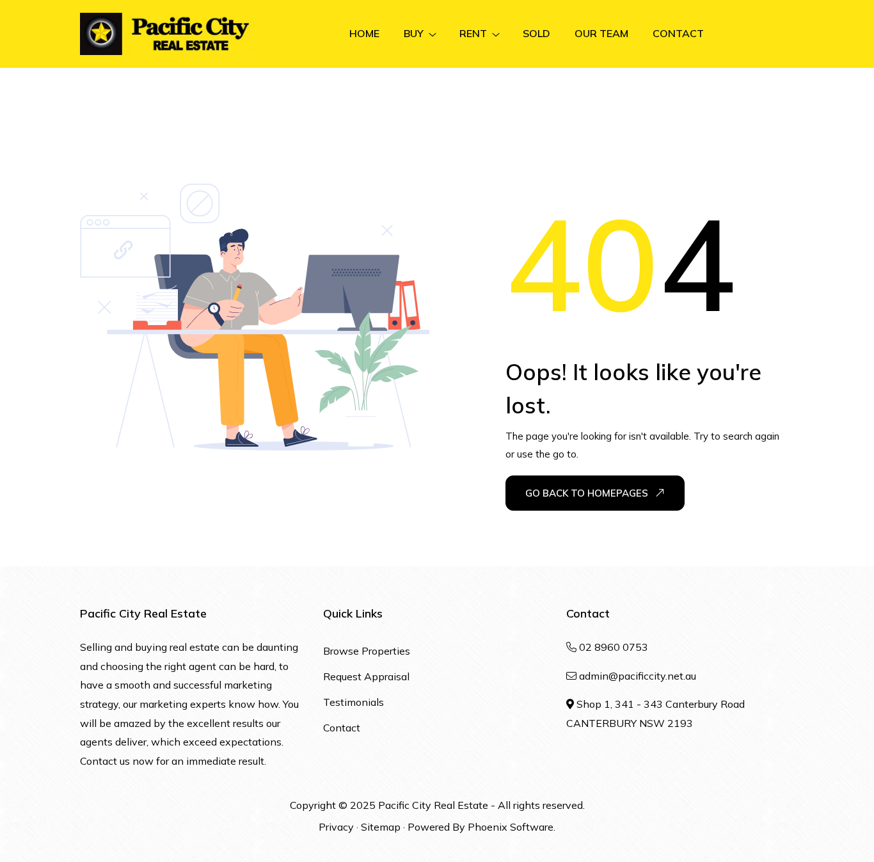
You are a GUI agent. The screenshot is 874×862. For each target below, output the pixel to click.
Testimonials (353, 702)
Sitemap (381, 826)
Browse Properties (366, 650)
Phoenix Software (510, 826)
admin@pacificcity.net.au (637, 675)
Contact (341, 727)
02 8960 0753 (613, 647)
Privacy (336, 826)
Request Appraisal (366, 676)
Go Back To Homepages (586, 493)
